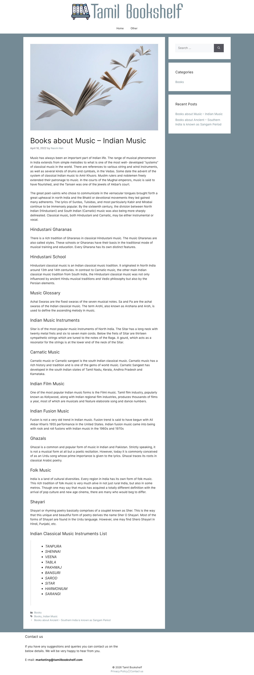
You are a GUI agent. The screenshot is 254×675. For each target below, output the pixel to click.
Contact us (136, 671)
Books (38, 612)
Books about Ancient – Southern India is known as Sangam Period (72, 620)
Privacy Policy (119, 671)
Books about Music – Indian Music (199, 114)
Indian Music (50, 616)
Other (134, 28)
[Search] (219, 48)
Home (120, 28)
